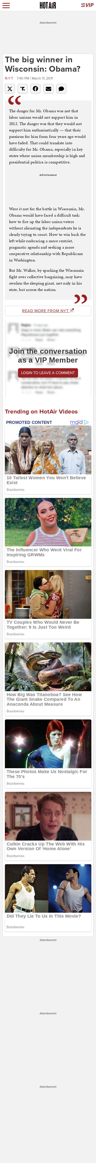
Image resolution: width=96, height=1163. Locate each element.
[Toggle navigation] (6, 5)
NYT (10, 78)
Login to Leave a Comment (48, 372)
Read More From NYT (46, 310)
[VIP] (87, 5)
